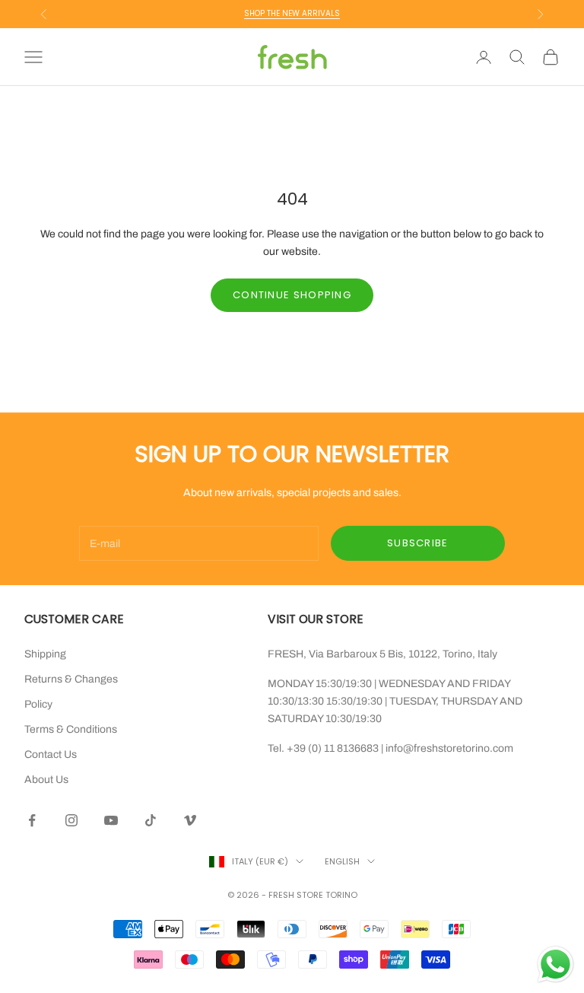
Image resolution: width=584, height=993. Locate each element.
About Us (46, 779)
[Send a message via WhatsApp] (555, 964)
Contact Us (50, 754)
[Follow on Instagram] (71, 820)
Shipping (45, 654)
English (342, 861)
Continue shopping (292, 295)
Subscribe (418, 543)
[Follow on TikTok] (150, 820)
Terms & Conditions (70, 729)
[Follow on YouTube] (111, 820)
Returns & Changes (71, 679)
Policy (38, 704)
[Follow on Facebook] (32, 820)
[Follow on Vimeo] (190, 820)
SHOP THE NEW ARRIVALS (292, 13)
